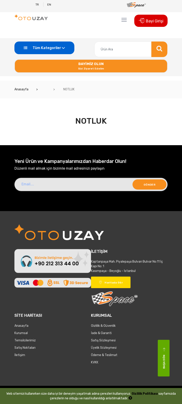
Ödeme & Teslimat (104, 355)
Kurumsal (21, 333)
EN (49, 4)
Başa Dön (164, 361)
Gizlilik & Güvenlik (103, 326)
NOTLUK (69, 89)
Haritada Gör (114, 282)
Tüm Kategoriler (46, 48)
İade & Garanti (101, 333)
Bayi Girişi (154, 21)
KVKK (94, 362)
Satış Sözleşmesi (103, 340)
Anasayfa (21, 89)
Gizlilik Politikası (145, 394)
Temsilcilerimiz (25, 340)
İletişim (19, 355)
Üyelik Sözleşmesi (104, 348)
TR (37, 4)
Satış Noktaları (25, 348)
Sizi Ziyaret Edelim (91, 66)
